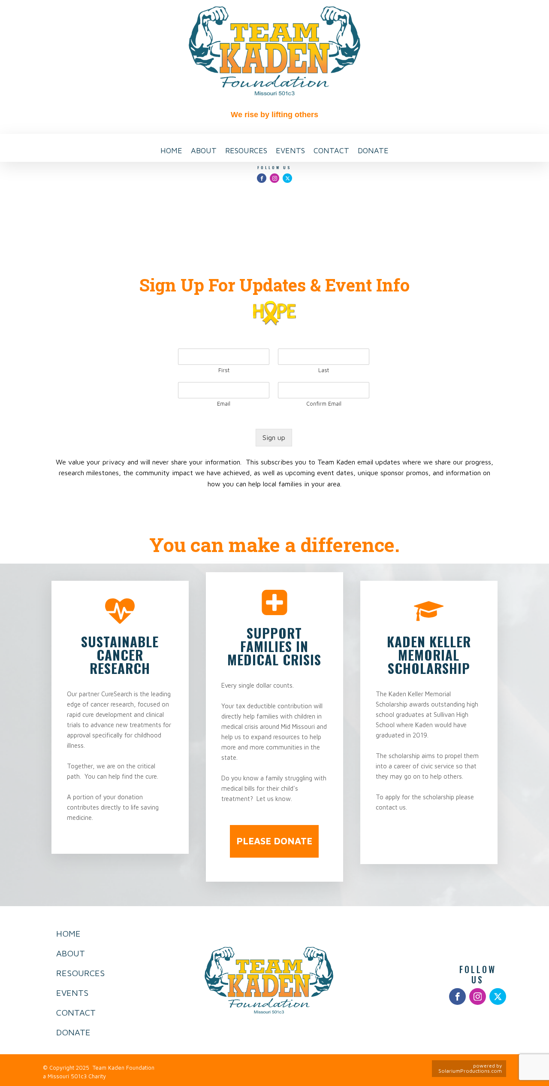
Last (323, 370)
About (204, 150)
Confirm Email (323, 403)
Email (223, 403)
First (223, 370)
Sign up (273, 437)
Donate (373, 150)
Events (290, 150)
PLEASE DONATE (274, 840)
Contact (331, 150)
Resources (246, 150)
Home (171, 150)
